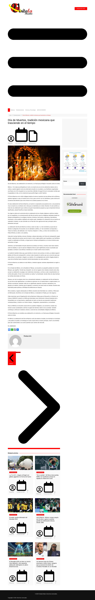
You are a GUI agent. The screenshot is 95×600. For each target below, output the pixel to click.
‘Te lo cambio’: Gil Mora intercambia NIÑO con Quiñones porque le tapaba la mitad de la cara (47, 476)
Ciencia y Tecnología (30, 110)
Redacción (10, 143)
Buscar (65, 181)
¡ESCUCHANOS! (41, 110)
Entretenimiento (20, 110)
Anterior (11, 363)
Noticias (13, 110)
